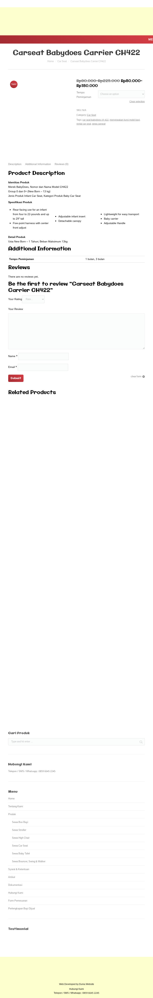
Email (12, 367)
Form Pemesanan (17, 901)
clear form (136, 377)
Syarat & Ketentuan (18, 869)
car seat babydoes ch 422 (95, 120)
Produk (12, 814)
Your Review (15, 309)
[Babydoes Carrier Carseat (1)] (38, 107)
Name (13, 356)
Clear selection (137, 102)
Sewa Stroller (19, 830)
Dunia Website (86, 984)
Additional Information (38, 164)
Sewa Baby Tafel (21, 854)
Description (14, 164)
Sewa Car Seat (20, 846)
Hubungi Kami (15, 893)
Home (50, 61)
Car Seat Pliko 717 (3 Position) (76, 692)
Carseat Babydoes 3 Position (76, 545)
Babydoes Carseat (76, 705)
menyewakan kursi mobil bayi (125, 120)
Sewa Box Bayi (20, 822)
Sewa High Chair (20, 838)
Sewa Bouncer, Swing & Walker (28, 861)
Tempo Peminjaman (83, 94)
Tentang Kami (15, 806)
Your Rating (15, 299)
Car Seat (62, 61)
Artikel (11, 877)
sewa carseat (98, 124)
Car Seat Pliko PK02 (76, 718)
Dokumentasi (15, 885)
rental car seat (83, 124)
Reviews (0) (61, 164)
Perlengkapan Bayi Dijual (21, 909)
